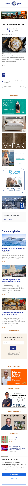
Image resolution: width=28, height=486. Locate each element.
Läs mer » (4, 261)
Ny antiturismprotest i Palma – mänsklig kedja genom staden (11, 280)
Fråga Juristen (14, 389)
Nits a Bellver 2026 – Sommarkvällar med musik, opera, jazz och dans (17, 448)
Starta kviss (4, 75)
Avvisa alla (14, 483)
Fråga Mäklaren (14, 367)
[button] (2, 3)
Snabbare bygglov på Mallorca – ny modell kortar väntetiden (13, 313)
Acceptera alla (14, 474)
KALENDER (14, 433)
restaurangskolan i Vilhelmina (12, 81)
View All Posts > (8, 219)
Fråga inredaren (14, 411)
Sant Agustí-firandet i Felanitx (17, 438)
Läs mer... (11, 441)
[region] (14, 471)
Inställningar (14, 478)
